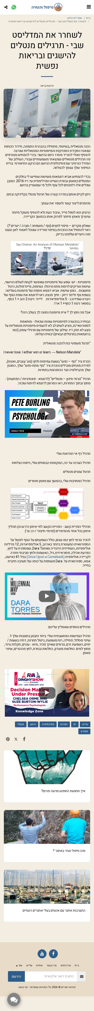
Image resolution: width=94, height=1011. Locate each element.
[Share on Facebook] (24, 739)
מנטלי (20, 724)
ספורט (84, 731)
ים (75, 724)
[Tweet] (16, 739)
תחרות (63, 724)
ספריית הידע (74, 18)
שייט (85, 724)
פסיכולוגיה (48, 724)
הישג (33, 724)
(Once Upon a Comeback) (46, 556)
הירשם (16, 976)
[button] (89, 7)
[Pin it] (8, 739)
